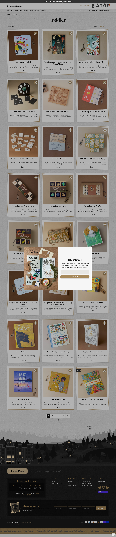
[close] (89, 249)
